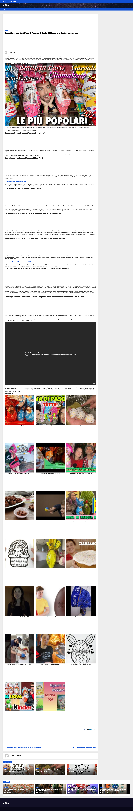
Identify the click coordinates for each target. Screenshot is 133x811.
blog (37, 787)
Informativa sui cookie (109, 808)
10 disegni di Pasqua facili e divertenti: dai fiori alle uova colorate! (18, 770)
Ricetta (41, 9)
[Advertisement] (50, 21)
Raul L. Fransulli (12, 52)
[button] (129, 9)
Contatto (65, 9)
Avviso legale (94, 808)
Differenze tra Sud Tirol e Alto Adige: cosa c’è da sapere (82, 789)
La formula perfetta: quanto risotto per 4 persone (16, 789)
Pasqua (6, 30)
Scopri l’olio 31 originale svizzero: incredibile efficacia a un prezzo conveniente (113, 789)
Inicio (8, 9)
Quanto (6, 787)
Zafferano (27, 9)
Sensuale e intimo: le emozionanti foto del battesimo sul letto (49, 789)
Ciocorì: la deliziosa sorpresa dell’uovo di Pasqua (83, 747)
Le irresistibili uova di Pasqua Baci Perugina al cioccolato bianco (50, 770)
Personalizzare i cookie (126, 808)
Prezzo (13, 9)
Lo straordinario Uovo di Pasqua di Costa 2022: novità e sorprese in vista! (23, 747)
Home (90, 808)
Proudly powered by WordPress (8, 808)
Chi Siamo (58, 9)
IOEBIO (6, 5)
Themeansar (23, 808)
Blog (53, 9)
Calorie (34, 9)
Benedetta (20, 9)
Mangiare (47, 9)
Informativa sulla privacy (118, 808)
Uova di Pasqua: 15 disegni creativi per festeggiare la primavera (79, 770)
